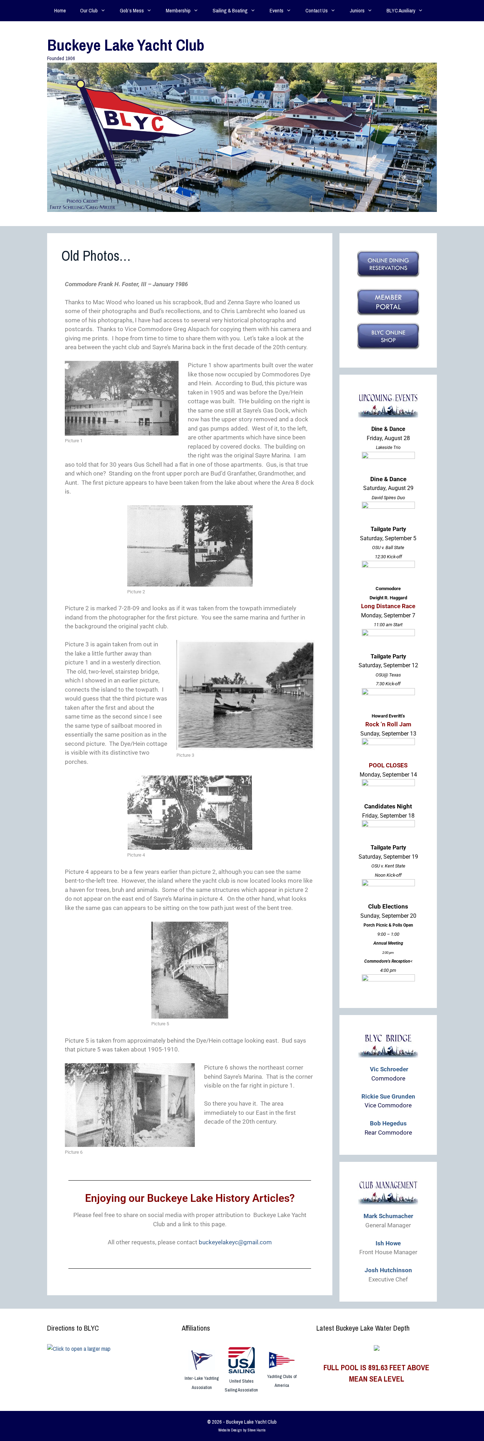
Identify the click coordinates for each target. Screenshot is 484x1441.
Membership (178, 10)
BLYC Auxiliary (401, 10)
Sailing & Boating (230, 10)
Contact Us (316, 10)
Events (276, 10)
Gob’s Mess (132, 10)
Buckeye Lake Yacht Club (125, 45)
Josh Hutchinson (388, 1270)
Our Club (89, 10)
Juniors (357, 10)
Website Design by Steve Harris (242, 1430)
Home (60, 10)
